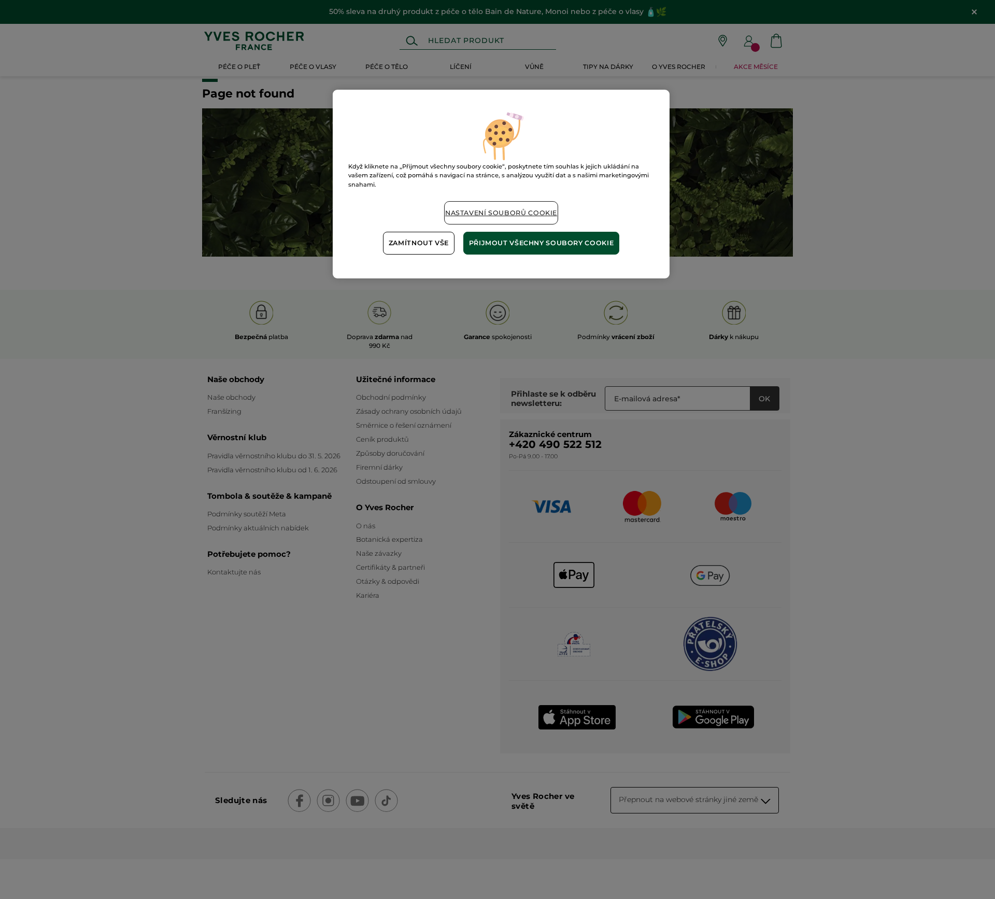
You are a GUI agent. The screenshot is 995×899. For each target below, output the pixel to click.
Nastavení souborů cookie (501, 213)
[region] (501, 184)
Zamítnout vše (419, 243)
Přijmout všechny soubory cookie (541, 243)
